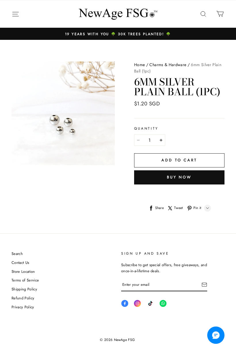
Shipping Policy (24, 289)
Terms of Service (25, 280)
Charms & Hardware (167, 65)
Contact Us (20, 262)
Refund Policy (23, 298)
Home (139, 65)
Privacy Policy (23, 307)
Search (17, 253)
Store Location (23, 271)
